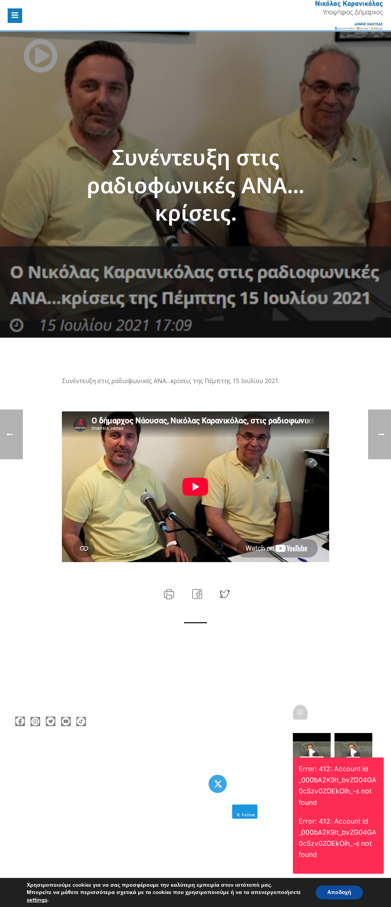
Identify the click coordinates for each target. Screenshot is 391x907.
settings (37, 899)
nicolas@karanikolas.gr (57, 787)
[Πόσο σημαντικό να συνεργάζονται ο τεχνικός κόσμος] (312, 752)
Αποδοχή (339, 892)
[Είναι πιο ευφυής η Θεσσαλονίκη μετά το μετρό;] (353, 752)
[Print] (168, 593)
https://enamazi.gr (50, 798)
